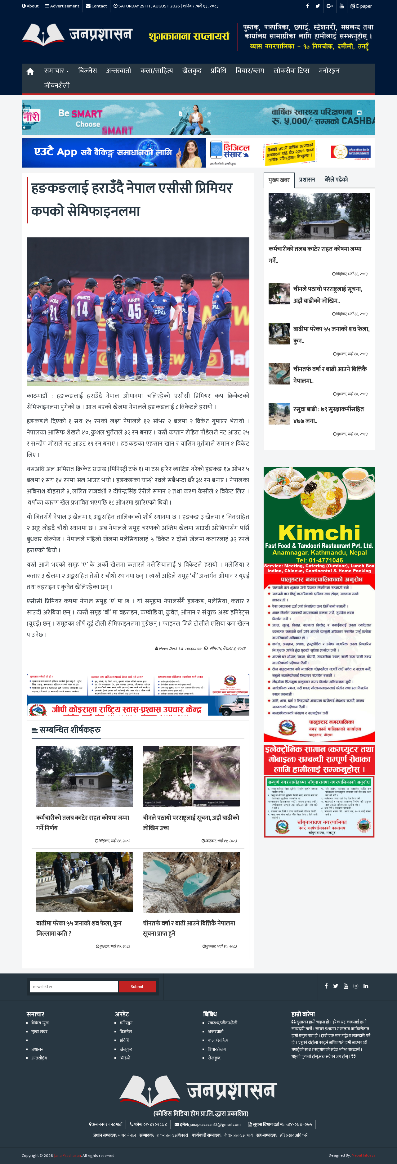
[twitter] (335, 986)
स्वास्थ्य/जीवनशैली (222, 1023)
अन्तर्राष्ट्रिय (39, 1058)
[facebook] (326, 986)
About (32, 6)
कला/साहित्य (157, 71)
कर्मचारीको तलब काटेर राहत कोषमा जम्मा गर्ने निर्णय (82, 823)
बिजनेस (87, 71)
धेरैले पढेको (336, 180)
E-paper (363, 6)
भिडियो (125, 1058)
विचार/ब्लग (250, 71)
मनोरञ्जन (329, 71)
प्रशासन (307, 180)
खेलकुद (192, 71)
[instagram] (356, 986)
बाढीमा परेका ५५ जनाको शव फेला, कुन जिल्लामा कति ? (79, 928)
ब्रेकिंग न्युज (40, 1023)
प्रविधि (218, 71)
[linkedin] (366, 986)
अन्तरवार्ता (118, 71)
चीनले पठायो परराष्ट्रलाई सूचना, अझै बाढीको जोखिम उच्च (191, 823)
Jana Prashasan (67, 1155)
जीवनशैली (57, 86)
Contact (99, 6)
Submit (137, 986)
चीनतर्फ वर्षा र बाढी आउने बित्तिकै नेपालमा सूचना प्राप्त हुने (189, 928)
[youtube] (346, 986)
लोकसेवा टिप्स (292, 71)
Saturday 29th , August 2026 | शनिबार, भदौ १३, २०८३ (168, 6)
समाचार (55, 71)
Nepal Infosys (363, 1155)
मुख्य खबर (279, 180)
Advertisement (64, 6)
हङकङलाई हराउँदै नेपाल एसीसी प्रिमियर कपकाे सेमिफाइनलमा (132, 200)
